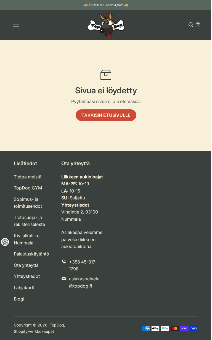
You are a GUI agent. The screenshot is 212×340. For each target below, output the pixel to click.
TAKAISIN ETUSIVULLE (106, 115)
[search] (191, 25)
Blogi (19, 299)
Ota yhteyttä (26, 265)
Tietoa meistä (27, 177)
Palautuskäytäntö (31, 254)
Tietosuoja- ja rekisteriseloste (29, 221)
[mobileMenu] (16, 25)
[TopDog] (105, 25)
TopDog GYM (28, 188)
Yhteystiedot (27, 276)
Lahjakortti (25, 287)
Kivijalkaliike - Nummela (28, 239)
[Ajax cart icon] (198, 25)
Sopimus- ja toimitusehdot (28, 202)
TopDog (57, 325)
